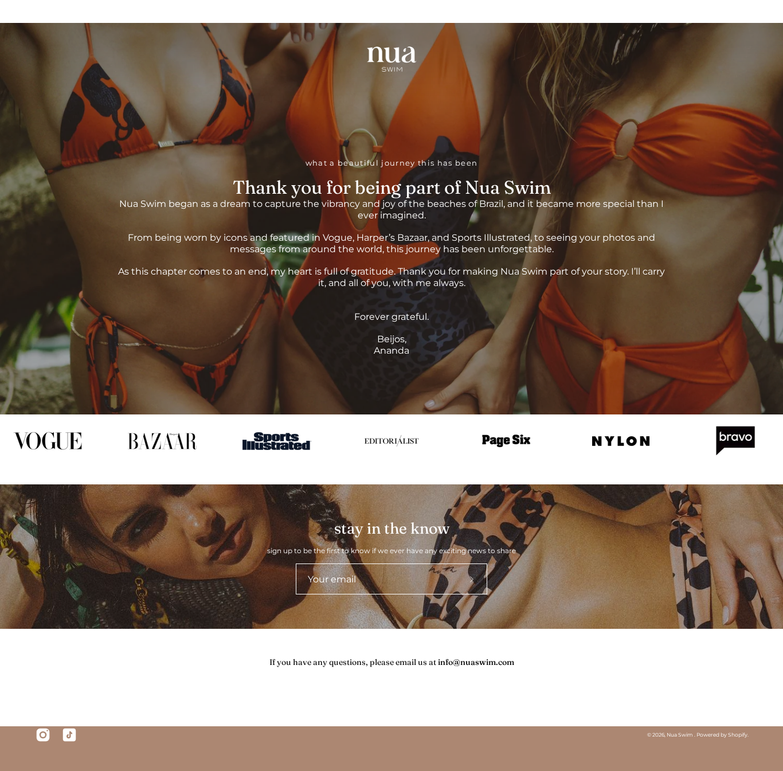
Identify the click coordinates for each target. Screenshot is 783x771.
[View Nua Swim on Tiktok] (69, 734)
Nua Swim (680, 734)
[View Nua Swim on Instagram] (43, 734)
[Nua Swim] (391, 60)
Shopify (737, 734)
